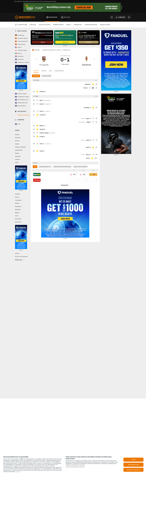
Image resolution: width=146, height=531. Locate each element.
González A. (82, 122)
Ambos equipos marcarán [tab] (62, 166)
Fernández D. (47, 100)
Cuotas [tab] (44, 70)
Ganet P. (88, 140)
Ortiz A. (83, 140)
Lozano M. (48, 144)
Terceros (18, 471)
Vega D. (88, 122)
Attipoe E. (48, 104)
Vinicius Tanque (44, 133)
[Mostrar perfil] (44, 59)
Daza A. (42, 111)
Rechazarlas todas (133, 464)
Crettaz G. (47, 111)
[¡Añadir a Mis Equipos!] (36, 59)
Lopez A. (88, 118)
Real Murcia (86, 65)
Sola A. (83, 118)
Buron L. (88, 154)
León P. (83, 154)
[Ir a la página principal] (26, 17)
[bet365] (37, 174)
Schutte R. (52, 133)
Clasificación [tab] (59, 70)
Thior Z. (42, 144)
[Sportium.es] (37, 180)
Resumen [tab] (36, 76)
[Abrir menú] (129, 17)
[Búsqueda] (112, 17)
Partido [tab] (36, 70)
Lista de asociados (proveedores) (75, 467)
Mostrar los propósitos (133, 469)
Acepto (133, 459)
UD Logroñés (43, 65)
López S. (42, 104)
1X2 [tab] (35, 166)
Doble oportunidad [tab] (80, 166)
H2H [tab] (50, 70)
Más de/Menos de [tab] (44, 166)
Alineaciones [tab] (46, 76)
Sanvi (41, 100)
